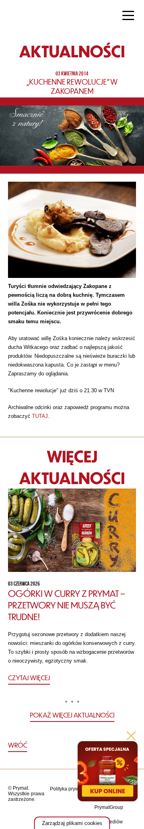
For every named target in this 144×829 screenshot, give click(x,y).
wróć (17, 745)
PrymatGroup (108, 807)
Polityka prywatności (72, 789)
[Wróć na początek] (72, 745)
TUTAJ (40, 416)
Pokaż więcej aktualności (72, 715)
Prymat (33, 16)
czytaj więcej (29, 677)
